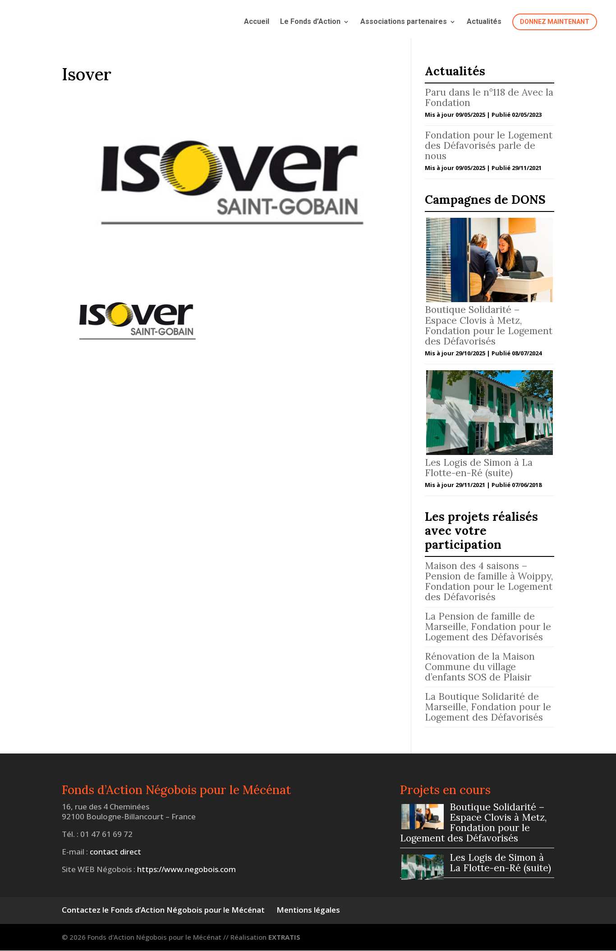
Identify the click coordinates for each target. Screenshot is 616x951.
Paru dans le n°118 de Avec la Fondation (489, 97)
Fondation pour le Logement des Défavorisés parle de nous (488, 145)
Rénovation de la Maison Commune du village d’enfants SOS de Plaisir (480, 666)
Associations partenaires (403, 22)
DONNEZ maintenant (554, 21)
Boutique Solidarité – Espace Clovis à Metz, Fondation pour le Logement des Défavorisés (488, 325)
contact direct (115, 851)
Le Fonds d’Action (310, 22)
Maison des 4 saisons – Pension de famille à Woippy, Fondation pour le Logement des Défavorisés (489, 581)
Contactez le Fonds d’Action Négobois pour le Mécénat (163, 910)
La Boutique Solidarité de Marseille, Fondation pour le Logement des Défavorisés (488, 706)
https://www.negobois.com (186, 869)
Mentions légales (308, 910)
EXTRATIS (284, 937)
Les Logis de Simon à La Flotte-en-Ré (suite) (479, 467)
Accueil (256, 22)
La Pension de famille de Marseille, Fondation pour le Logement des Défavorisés (488, 626)
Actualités (484, 22)
